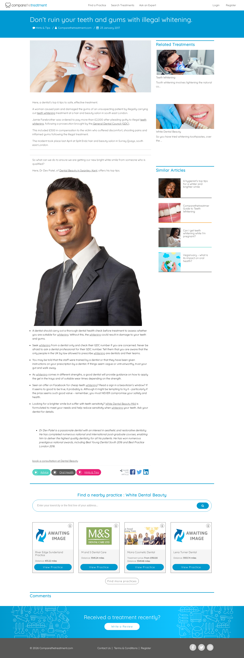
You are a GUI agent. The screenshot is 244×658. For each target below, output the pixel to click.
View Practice (53, 567)
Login (216, 5)
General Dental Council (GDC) (110, 123)
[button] (132, 472)
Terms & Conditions (126, 648)
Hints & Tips (42, 27)
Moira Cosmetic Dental (145, 547)
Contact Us (104, 648)
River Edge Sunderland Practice (53, 547)
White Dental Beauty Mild (120, 403)
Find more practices (122, 581)
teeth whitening (46, 113)
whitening (63, 334)
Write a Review (122, 626)
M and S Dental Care (99, 547)
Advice (44, 472)
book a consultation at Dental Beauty (55, 460)
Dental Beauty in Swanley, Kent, (78, 170)
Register (231, 5)
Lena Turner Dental (191, 547)
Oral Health (66, 472)
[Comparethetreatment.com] (26, 5)
